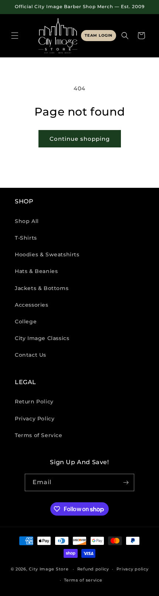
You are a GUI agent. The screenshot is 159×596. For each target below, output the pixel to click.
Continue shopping (80, 138)
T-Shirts (26, 237)
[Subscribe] (126, 482)
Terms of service (83, 580)
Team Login (98, 35)
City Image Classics (42, 338)
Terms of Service (38, 435)
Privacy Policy (34, 418)
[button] (15, 35)
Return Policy (34, 401)
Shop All (27, 221)
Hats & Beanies (36, 271)
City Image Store (48, 569)
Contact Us (30, 355)
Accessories (31, 305)
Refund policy (93, 569)
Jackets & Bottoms (41, 288)
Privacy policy (132, 569)
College (26, 321)
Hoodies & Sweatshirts (47, 254)
